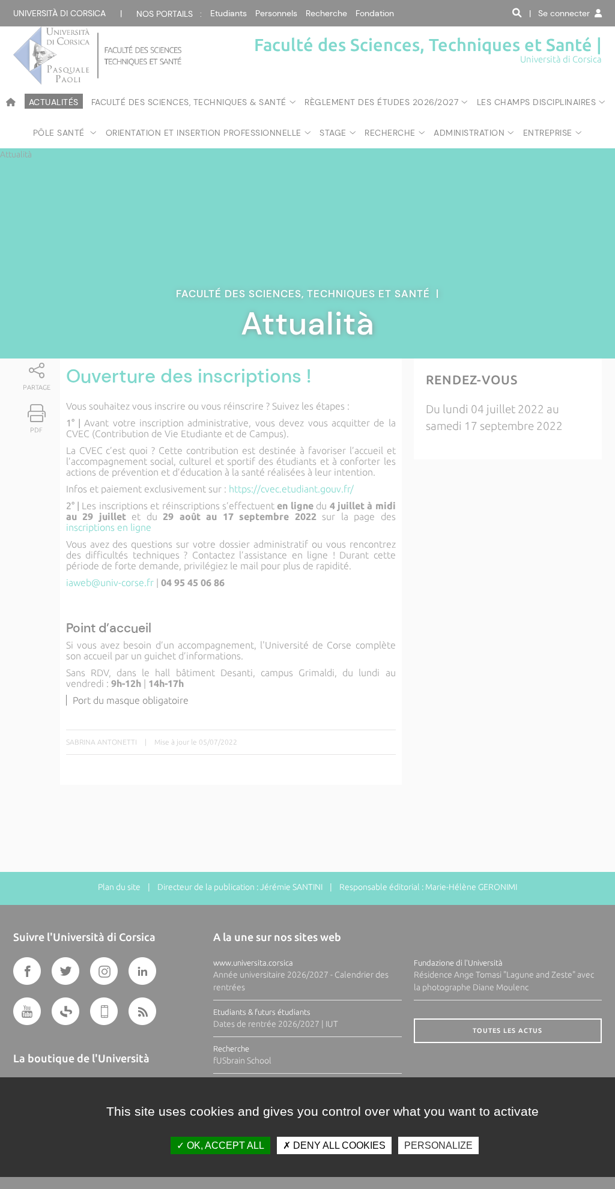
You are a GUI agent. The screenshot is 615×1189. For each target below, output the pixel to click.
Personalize (438, 1145)
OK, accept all (224, 1145)
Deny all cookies (338, 1145)
